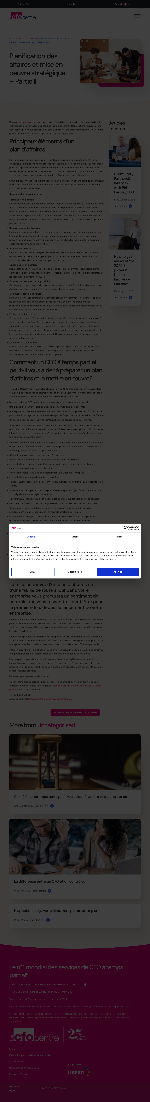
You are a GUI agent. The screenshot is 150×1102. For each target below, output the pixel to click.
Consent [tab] (31, 536)
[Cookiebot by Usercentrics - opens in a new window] (126, 528)
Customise (73, 572)
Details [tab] (75, 536)
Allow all (118, 572)
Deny (32, 572)
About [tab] (119, 536)
